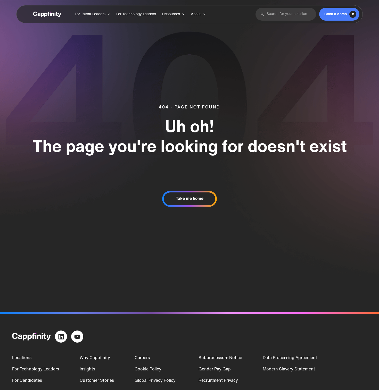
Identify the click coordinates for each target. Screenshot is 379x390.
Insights (87, 369)
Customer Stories (97, 381)
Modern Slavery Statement (289, 369)
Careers (142, 358)
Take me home (189, 199)
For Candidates (27, 381)
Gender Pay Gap (215, 369)
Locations (21, 358)
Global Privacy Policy (155, 381)
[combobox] (289, 14)
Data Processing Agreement (290, 358)
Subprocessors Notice (220, 358)
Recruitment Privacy (218, 381)
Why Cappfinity (95, 358)
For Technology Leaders (35, 369)
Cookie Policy (148, 369)
